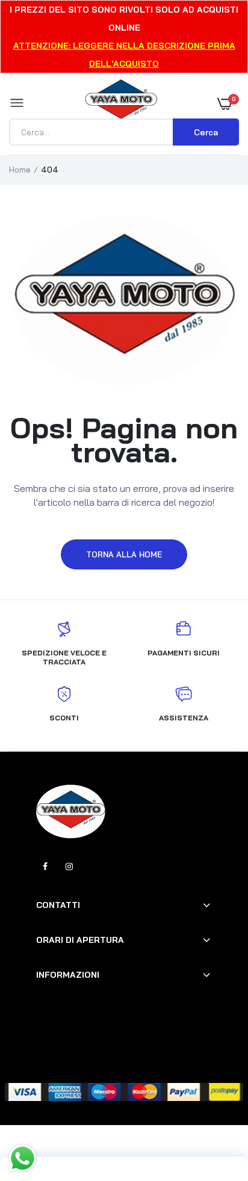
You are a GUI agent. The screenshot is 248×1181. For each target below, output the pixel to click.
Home (20, 169)
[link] (215, 1106)
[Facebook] (45, 866)
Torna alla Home (124, 554)
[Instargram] (69, 866)
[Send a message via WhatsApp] (22, 1158)
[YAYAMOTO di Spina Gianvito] (121, 103)
